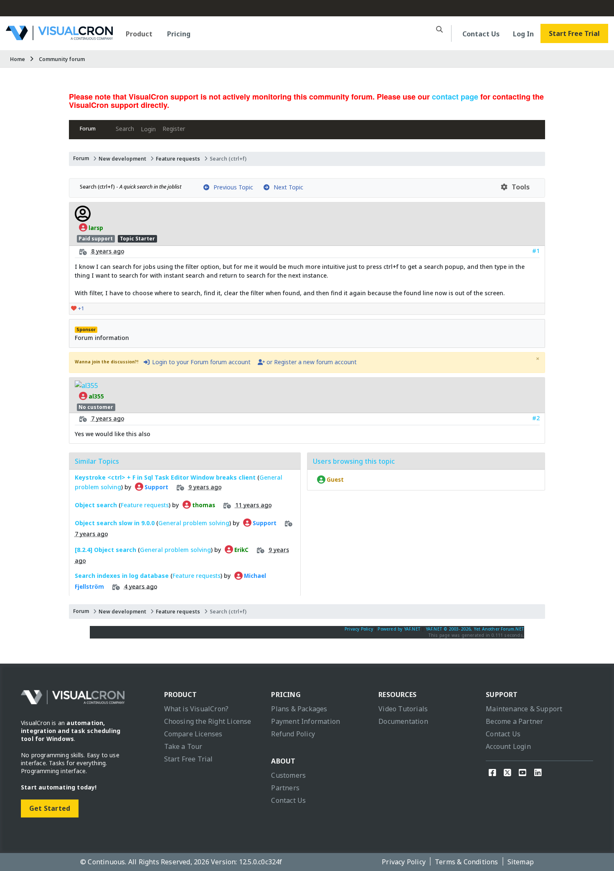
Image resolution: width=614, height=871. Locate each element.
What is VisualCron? (196, 708)
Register (173, 129)
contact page (455, 96)
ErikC (241, 549)
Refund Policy (293, 733)
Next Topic (286, 187)
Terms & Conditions (466, 861)
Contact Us (481, 33)
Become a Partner (514, 721)
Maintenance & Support (524, 708)
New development (122, 158)
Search (125, 129)
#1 (536, 251)
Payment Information (305, 721)
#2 (536, 418)
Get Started (49, 808)
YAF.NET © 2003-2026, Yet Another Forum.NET (475, 629)
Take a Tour (183, 746)
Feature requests (178, 158)
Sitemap (520, 861)
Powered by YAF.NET (399, 629)
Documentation (403, 721)
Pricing (178, 33)
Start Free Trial (574, 33)
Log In (523, 33)
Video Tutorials (403, 708)
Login (148, 129)
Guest (334, 479)
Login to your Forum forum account (200, 362)
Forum (88, 128)
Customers (288, 775)
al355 (95, 396)
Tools (519, 187)
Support (155, 486)
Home (17, 59)
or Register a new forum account (311, 362)
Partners (285, 787)
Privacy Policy (359, 629)
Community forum (62, 59)
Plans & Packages (299, 708)
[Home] (59, 37)
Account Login (508, 746)
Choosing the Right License (207, 721)
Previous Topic (231, 187)
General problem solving (193, 522)
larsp (95, 227)
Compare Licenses (193, 733)
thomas (203, 504)
